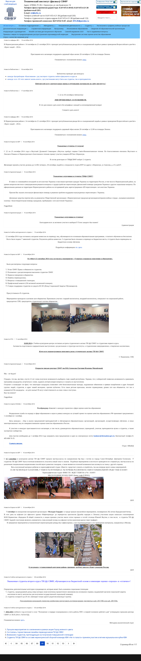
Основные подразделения (29, 26)
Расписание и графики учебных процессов (113, 26)
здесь (22, 620)
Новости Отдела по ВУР (12, 142)
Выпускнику (58, 29)
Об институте (8, 26)
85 (22, 643)
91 (53, 643)
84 (17, 643)
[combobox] (106, 18)
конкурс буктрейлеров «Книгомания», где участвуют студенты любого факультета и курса (41, 76)
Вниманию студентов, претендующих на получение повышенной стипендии (40, 635)
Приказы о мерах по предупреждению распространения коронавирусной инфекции (35, 34)
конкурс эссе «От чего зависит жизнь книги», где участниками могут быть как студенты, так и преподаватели (49, 79)
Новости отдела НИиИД (12, 404)
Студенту (88, 26)
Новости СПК (8, 339)
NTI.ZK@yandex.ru (81, 21)
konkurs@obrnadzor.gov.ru (104, 436)
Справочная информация (41, 29)
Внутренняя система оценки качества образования (91, 34)
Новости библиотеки (11, 69)
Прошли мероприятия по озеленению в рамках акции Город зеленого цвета (40, 629)
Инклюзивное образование (77, 29)
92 (58, 643)
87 (32, 643)
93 (63, 643)
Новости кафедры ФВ (11, 40)
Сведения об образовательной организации (108, 29)
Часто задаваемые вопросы (97, 32)
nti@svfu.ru (36, 13)
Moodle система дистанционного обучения (45, 32)
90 (48, 643)
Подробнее (8, 206)
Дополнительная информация (14, 29)
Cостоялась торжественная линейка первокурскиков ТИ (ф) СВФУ (35, 632)
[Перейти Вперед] (68, 643)
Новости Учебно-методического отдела (18, 232)
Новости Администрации (12, 172)
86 (27, 643)
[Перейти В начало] (5, 643)
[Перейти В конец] (73, 643)
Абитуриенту (49, 26)
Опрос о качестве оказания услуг (16, 37)
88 (37, 643)
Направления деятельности (69, 26)
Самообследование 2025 (74, 32)
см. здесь (78, 247)
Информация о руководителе (14, 32)
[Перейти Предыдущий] (11, 643)
